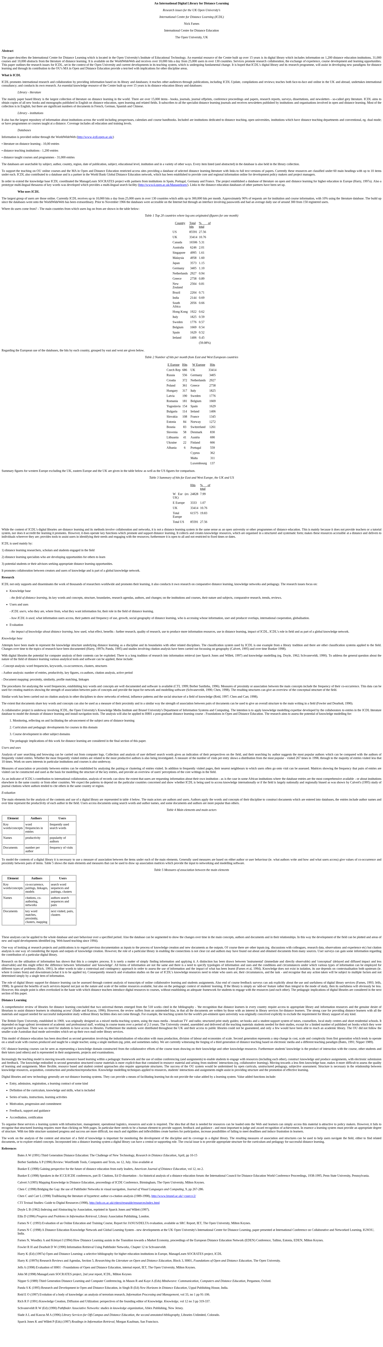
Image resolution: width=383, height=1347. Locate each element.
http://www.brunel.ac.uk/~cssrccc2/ (173, 1196)
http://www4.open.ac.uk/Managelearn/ (163, 184)
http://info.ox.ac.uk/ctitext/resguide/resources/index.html (124, 1202)
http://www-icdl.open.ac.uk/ (95, 137)
